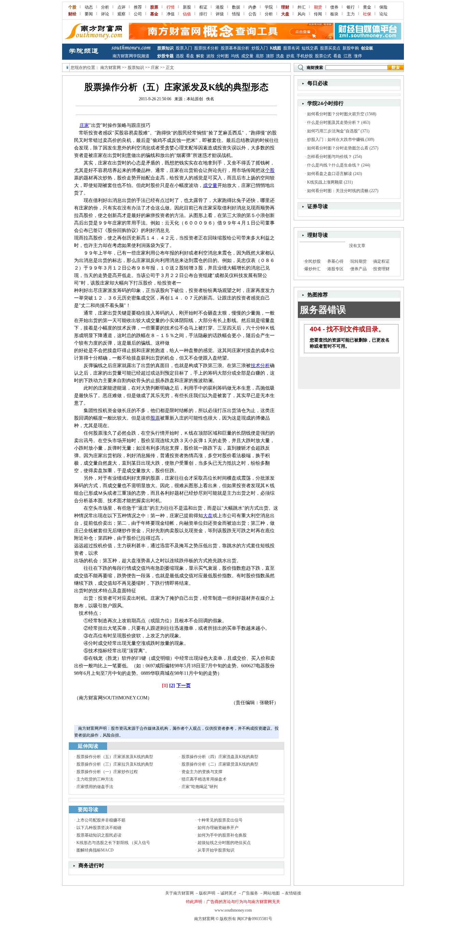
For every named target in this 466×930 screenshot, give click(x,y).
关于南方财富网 (179, 893)
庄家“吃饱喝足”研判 (199, 786)
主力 (351, 14)
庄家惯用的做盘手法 (94, 786)
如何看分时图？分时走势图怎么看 (337, 148)
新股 (187, 7)
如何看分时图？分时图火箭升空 (335, 114)
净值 (170, 14)
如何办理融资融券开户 (218, 827)
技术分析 (260, 365)
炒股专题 (165, 56)
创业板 (367, 48)
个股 (270, 170)
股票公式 (323, 56)
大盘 (208, 515)
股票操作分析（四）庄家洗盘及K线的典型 (219, 756)
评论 (105, 14)
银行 (351, 7)
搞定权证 (381, 261)
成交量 (247, 56)
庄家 (155, 67)
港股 (220, 7)
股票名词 (291, 48)
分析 (105, 7)
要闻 (89, 14)
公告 (252, 14)
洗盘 (280, 56)
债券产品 (358, 268)
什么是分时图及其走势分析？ (333, 122)
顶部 (270, 56)
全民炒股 (312, 261)
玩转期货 (358, 261)
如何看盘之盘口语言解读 (329, 173)
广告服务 (250, 893)
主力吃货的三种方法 (94, 779)
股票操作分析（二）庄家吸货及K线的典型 (219, 764)
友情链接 (293, 893)
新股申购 (351, 48)
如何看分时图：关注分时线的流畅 (337, 190)
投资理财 (381, 268)
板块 (334, 14)
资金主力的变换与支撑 (201, 771)
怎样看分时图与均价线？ (329, 156)
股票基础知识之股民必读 (98, 835)
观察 (121, 14)
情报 (236, 14)
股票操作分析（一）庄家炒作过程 (107, 771)
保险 (383, 7)
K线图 (275, 48)
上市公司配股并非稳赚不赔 (101, 820)
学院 (269, 7)
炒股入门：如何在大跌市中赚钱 (335, 139)
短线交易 (310, 48)
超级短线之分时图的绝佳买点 (224, 842)
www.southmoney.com (233, 910)
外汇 (301, 7)
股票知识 (165, 48)
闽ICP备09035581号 (254, 918)
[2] (172, 685)
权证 (203, 7)
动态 (89, 7)
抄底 (290, 56)
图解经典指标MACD (95, 850)
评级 (220, 14)
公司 (138, 14)
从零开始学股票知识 (216, 850)
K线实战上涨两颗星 (325, 182)
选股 (180, 56)
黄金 (367, 7)
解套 (200, 56)
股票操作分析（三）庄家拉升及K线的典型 (114, 764)
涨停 (358, 56)
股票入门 (184, 48)
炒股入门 (259, 48)
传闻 (318, 14)
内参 (252, 7)
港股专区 (335, 268)
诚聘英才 (228, 893)
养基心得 (335, 261)
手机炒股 (304, 56)
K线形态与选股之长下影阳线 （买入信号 (113, 842)
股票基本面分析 (235, 48)
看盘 (190, 56)
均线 (235, 56)
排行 (203, 14)
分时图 (223, 56)
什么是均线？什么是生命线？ (333, 165)
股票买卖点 (330, 48)
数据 (236, 7)
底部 (260, 56)
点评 (121, 7)
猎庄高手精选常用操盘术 (204, 779)
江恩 (348, 56)
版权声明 (207, 893)
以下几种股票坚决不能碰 (98, 827)
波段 (210, 56)
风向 (301, 14)
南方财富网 (110, 67)
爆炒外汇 (312, 268)
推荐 (138, 7)
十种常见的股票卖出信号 (220, 820)
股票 (155, 418)
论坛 (383, 14)
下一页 (183, 685)
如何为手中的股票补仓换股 (222, 835)
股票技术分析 (206, 48)
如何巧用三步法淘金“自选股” (333, 131)
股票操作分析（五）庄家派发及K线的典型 (114, 756)
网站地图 (271, 893)
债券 (334, 7)
